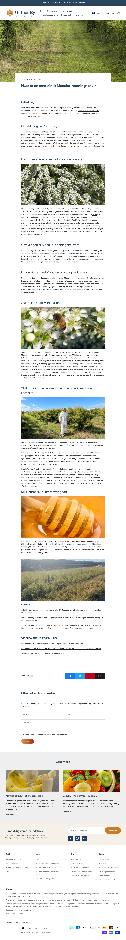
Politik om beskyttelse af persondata (75, 703)
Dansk (45, 928)
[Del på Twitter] (80, 676)
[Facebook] (70, 838)
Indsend (28, 741)
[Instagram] (77, 838)
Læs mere (10, 814)
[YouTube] (84, 838)
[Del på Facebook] (70, 676)
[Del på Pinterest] (90, 676)
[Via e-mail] (100, 676)
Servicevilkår (96, 703)
